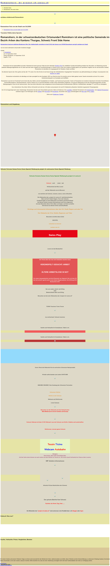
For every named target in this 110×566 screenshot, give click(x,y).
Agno (81, 511)
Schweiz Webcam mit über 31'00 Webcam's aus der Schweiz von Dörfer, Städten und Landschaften (55, 422)
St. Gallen (91, 91)
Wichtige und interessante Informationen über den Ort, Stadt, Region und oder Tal (55, 209)
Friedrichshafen (90, 90)
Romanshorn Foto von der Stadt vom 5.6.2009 (16, 30)
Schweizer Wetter (55, 392)
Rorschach (47, 91)
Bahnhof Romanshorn (102, 90)
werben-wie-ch (54, 227)
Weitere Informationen (6, 565)
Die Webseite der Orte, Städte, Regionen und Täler (55, 213)
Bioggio (74, 511)
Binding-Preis (58, 66)
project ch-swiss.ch (43, 511)
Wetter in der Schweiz (55, 396)
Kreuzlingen (55, 91)
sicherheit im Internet (55, 224)
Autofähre (69, 90)
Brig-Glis (84, 91)
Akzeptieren (3, 563)
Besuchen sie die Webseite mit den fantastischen (55, 410)
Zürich (69, 91)
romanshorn (8, 52)
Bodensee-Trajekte (58, 94)
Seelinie (40, 91)
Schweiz (48, 183)
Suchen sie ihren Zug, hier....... (55, 503)
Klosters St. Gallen (55, 73)
